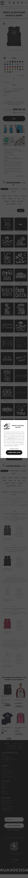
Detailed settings (14, 449)
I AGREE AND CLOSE (14, 452)
